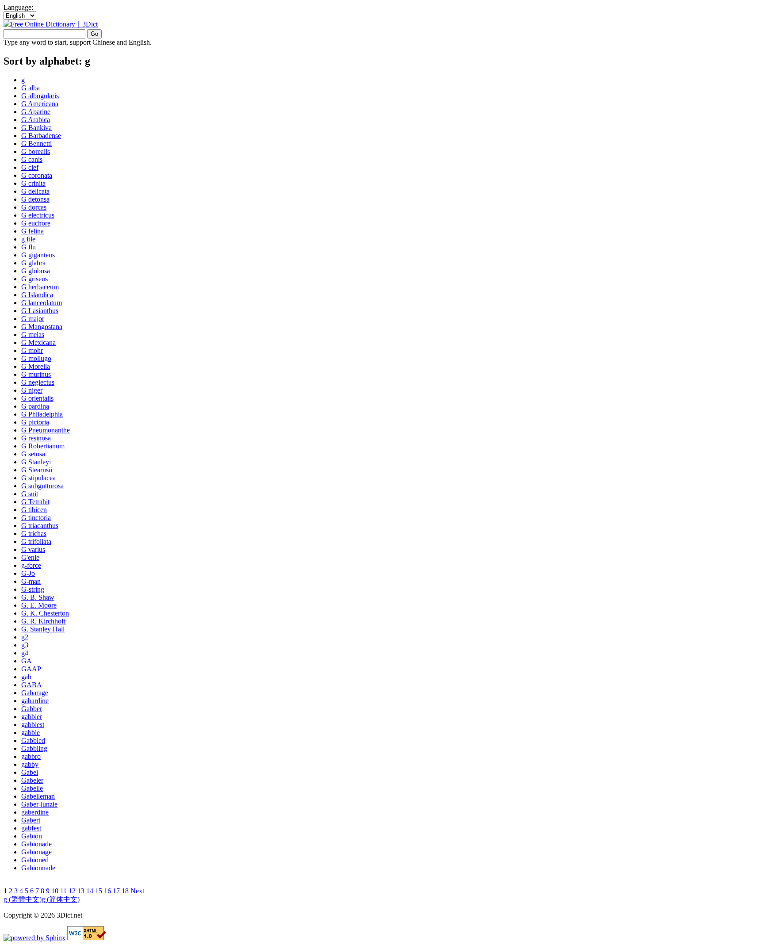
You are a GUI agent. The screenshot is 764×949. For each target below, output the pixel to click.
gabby (29, 764)
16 (107, 891)
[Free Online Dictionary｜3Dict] (51, 24)
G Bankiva (36, 127)
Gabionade (36, 844)
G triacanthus (39, 525)
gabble (30, 732)
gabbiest (32, 724)
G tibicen (34, 509)
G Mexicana (38, 342)
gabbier (31, 716)
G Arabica (35, 119)
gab (26, 677)
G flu (28, 247)
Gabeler (32, 780)
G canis (31, 159)
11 (63, 891)
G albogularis (40, 95)
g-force (31, 565)
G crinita (33, 183)
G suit (29, 493)
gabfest (31, 828)
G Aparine (35, 111)
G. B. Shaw (37, 597)
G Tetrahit (35, 501)
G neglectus (37, 382)
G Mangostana (41, 326)
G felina (32, 231)
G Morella (35, 366)
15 (98, 891)
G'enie (30, 557)
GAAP (31, 669)
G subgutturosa (42, 486)
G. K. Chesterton (45, 613)
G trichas (33, 533)
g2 (24, 637)
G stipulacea (38, 478)
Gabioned (35, 860)
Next (137, 891)
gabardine (35, 700)
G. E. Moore (39, 605)
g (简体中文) (61, 899)
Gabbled (33, 740)
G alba (30, 88)
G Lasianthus (39, 310)
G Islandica (37, 294)
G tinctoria (36, 517)
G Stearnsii (36, 470)
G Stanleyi (36, 462)
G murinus (36, 374)
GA (26, 661)
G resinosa (36, 438)
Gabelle (32, 788)
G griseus (34, 279)
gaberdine (35, 812)
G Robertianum (43, 446)
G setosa (33, 454)
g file (28, 239)
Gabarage (34, 692)
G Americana (39, 103)
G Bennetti (36, 143)
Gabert (30, 820)
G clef (29, 167)
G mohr (32, 350)
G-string (32, 589)
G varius (33, 549)
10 (54, 891)
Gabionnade (38, 868)
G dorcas (33, 207)
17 (116, 891)
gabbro (31, 756)
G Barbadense (41, 135)
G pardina (35, 406)
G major (32, 318)
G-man (31, 581)
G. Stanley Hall (43, 629)
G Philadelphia (42, 414)
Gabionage (36, 852)
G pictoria (35, 422)
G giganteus (38, 255)
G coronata (36, 175)
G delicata (35, 191)
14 (89, 891)
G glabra (33, 263)
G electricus (37, 215)
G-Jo (28, 573)
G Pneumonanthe (45, 430)
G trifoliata (36, 541)
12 (72, 891)
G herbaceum (40, 287)
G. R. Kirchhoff (43, 621)
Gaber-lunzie (39, 804)
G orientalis (37, 398)
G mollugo (36, 358)
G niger (31, 390)
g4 (24, 653)
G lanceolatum (41, 302)
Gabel (29, 772)
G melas (32, 334)
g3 (24, 645)
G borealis (35, 151)
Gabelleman (38, 796)
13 (80, 891)
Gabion (31, 836)
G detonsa (35, 199)
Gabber (31, 708)
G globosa (35, 271)
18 (125, 891)
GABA (31, 685)
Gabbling (34, 748)
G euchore (35, 223)
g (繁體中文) (23, 899)
